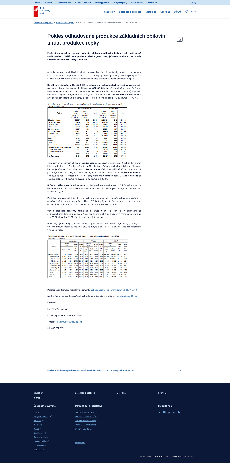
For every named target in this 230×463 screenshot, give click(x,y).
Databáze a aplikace (130, 11)
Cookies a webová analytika (87, 412)
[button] (53, 406)
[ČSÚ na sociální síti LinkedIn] (173, 412)
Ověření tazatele (82, 429)
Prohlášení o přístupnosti (85, 425)
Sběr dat (165, 11)
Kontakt (37, 3)
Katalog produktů (102, 3)
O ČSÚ (177, 11)
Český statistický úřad (43, 23)
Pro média (49, 3)
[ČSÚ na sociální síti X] (159, 412)
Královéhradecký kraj (65, 23)
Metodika (151, 11)
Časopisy (37, 429)
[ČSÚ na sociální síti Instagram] (169, 412)
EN (192, 3)
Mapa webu (80, 443)
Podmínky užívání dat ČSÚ (86, 416)
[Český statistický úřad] (42, 11)
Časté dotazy (137, 3)
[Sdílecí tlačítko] (180, 39)
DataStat (37, 421)
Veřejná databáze (41, 416)
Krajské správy (120, 3)
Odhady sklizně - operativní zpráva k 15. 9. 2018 (114, 290)
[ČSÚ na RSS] (178, 412)
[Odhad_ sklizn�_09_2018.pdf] (180, 370)
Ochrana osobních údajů (85, 421)
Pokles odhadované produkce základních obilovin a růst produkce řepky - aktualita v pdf (90, 370)
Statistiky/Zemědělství (126, 296)
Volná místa (152, 3)
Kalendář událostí (83, 3)
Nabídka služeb (64, 3)
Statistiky (109, 11)
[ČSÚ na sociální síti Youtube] (164, 412)
